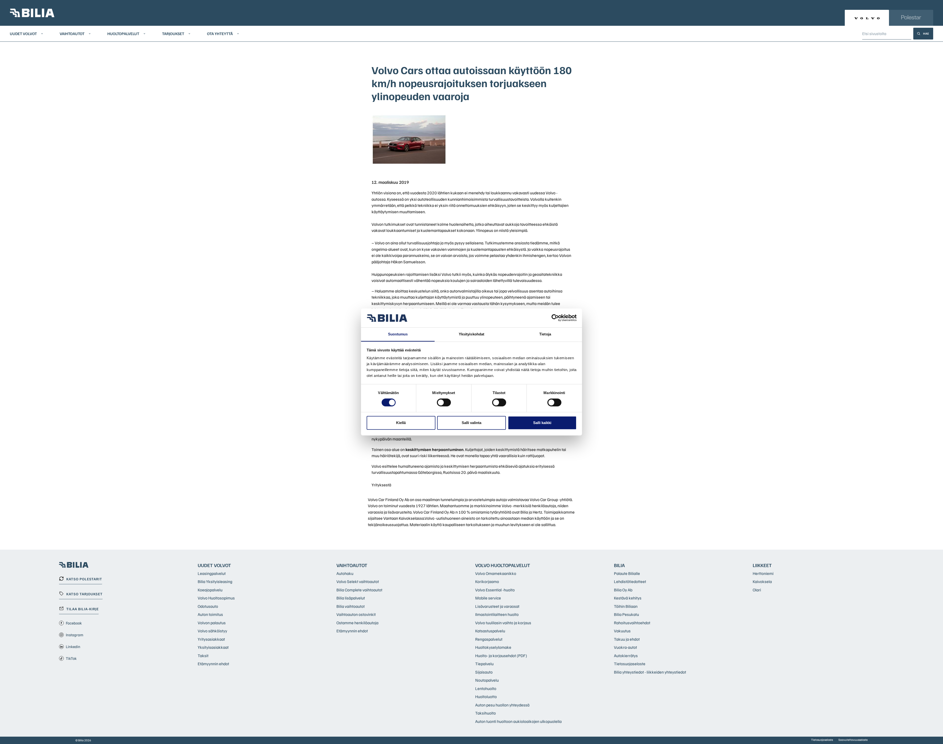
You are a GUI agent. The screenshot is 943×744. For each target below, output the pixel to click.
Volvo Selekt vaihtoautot (357, 581)
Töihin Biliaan (626, 606)
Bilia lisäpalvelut (350, 597)
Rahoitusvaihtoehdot (632, 622)
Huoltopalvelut (123, 33)
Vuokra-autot (625, 647)
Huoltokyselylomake (493, 647)
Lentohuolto (485, 688)
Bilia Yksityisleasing (215, 581)
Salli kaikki (542, 423)
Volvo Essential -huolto (495, 589)
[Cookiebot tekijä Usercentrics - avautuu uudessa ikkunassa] (555, 318)
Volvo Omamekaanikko (495, 573)
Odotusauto (208, 606)
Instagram (74, 634)
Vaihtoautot (72, 33)
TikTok (71, 658)
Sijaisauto (484, 672)
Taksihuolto (485, 713)
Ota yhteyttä (220, 33)
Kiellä (401, 423)
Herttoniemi (763, 573)
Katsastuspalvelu (490, 630)
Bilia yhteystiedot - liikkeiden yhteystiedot (650, 672)
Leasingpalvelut (212, 573)
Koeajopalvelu (210, 589)
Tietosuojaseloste (629, 663)
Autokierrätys (626, 655)
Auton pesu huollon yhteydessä (502, 704)
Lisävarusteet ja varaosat (497, 606)
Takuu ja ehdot (627, 639)
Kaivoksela (762, 581)
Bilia (619, 565)
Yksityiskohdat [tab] (471, 334)
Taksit (203, 655)
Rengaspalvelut (488, 639)
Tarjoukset (173, 33)
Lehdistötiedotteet (630, 581)
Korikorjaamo (487, 581)
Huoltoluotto (486, 696)
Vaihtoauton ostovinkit (356, 614)
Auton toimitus (210, 614)
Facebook (74, 623)
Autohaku (344, 573)
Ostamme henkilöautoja (357, 622)
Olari (757, 589)
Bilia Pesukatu (626, 614)
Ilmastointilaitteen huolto (497, 614)
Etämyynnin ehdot (213, 663)
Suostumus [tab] (398, 334)
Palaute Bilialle (627, 573)
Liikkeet (762, 565)
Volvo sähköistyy (212, 630)
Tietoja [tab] (545, 334)
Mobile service (488, 597)
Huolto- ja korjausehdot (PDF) (501, 655)
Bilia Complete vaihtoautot (359, 589)
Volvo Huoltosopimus (216, 597)
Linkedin (73, 646)
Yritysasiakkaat (211, 639)
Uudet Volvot (23, 33)
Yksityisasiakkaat (213, 647)
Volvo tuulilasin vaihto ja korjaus (503, 622)
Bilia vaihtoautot (350, 606)
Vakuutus (622, 630)
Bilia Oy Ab (623, 589)
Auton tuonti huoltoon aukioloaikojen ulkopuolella (518, 721)
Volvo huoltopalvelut (502, 565)
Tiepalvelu (484, 663)
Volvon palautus (212, 622)
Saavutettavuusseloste (853, 740)
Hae (926, 33)
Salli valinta (471, 423)
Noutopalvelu (487, 680)
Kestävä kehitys (627, 597)
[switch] (444, 402)
